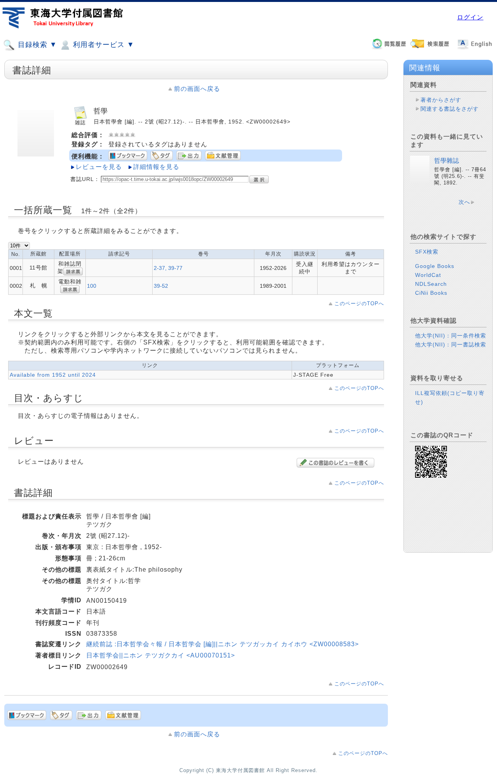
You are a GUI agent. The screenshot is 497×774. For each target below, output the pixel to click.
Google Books (434, 266)
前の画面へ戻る (197, 88)
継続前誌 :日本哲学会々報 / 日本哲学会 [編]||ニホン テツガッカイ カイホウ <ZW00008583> (222, 644)
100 (91, 286)
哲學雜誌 (446, 160)
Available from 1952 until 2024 (53, 375)
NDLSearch (431, 284)
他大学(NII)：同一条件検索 (450, 335)
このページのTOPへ (359, 303)
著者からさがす (441, 100)
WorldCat (428, 275)
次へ (464, 202)
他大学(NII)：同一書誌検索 (450, 344)
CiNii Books (431, 293)
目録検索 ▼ (36, 45)
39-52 (161, 286)
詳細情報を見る (156, 166)
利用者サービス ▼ (102, 45)
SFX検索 (426, 252)
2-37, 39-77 (168, 268)
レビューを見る (99, 166)
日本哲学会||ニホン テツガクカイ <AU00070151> (160, 655)
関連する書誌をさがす (450, 109)
